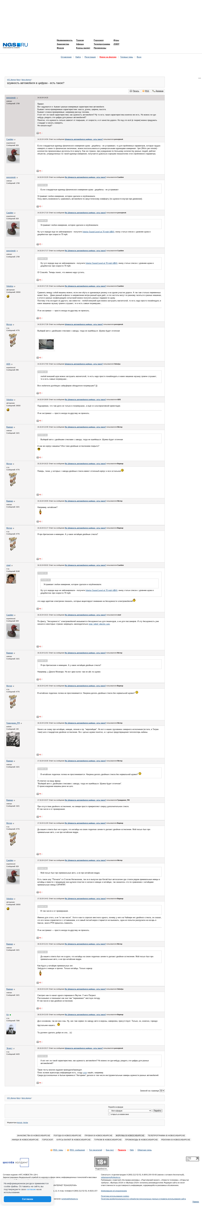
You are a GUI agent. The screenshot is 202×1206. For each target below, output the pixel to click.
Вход (139, 57)
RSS (147, 91)
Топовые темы (126, 57)
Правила (122, 1150)
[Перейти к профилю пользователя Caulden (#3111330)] (13, 163)
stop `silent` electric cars (99, 624)
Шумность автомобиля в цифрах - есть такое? (84, 139)
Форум (60, 48)
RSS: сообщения (77, 1150)
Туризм (80, 40)
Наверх (196, 1202)
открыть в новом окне (119, 1114)
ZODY (116, 44)
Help (132, 1150)
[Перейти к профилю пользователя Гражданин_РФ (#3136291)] (13, 746)
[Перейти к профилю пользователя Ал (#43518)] (11, 1033)
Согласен (27, 1199)
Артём (25, 1122)
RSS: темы (58, 1150)
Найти (78, 57)
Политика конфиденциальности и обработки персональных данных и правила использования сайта (143, 1199)
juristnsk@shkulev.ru (69, 1199)
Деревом (159, 91)
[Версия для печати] (38, 133)
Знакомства (63, 44)
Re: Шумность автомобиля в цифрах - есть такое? (85, 177)
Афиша (80, 44)
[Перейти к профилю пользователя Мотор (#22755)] (13, 347)
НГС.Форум (11, 80)
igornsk (19, 1122)
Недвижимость (65, 40)
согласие (31, 1189)
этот (85, 1072)
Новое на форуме (108, 57)
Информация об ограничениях (114, 1191)
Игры (116, 40)
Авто (18, 80)
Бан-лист (110, 1150)
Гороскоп (99, 40)
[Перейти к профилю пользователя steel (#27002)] (11, 583)
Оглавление (66, 57)
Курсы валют (83, 48)
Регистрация (90, 57)
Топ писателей (95, 1150)
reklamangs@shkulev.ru (110, 1177)
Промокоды (100, 48)
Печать (136, 91)
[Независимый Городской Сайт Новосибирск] (15, 46)
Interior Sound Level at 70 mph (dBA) (98, 232)
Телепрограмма (102, 44)
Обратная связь (145, 1150)
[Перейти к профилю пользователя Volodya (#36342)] (7, 297)
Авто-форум (26, 80)
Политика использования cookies (115, 1196)
